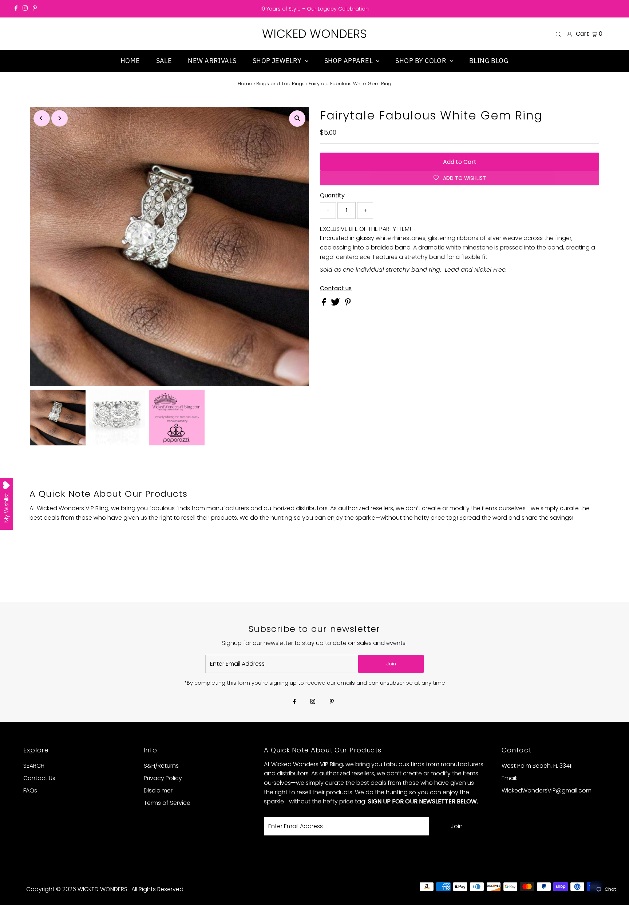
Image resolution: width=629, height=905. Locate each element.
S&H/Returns (161, 766)
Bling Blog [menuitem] (489, 60)
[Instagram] (25, 8)
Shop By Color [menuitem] (421, 60)
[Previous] (41, 118)
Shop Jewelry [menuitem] (278, 60)
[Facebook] (16, 8)
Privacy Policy (163, 778)
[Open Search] (558, 34)
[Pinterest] (35, 8)
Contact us (336, 288)
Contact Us (39, 778)
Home (245, 83)
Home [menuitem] (130, 60)
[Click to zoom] (297, 118)
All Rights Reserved (157, 889)
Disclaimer (158, 790)
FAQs (30, 790)
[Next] (59, 118)
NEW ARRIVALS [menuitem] (212, 60)
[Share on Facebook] (324, 303)
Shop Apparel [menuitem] (349, 60)
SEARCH (33, 766)
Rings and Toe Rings (280, 83)
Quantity (332, 195)
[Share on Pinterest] (348, 303)
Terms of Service (167, 803)
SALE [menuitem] (164, 60)
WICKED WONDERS (314, 33)
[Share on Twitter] (336, 303)
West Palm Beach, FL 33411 (537, 766)
